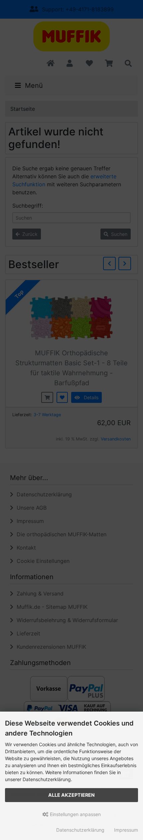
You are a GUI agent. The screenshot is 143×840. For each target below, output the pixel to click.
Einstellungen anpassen (75, 814)
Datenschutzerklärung (80, 830)
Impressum (126, 830)
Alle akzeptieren (71, 795)
